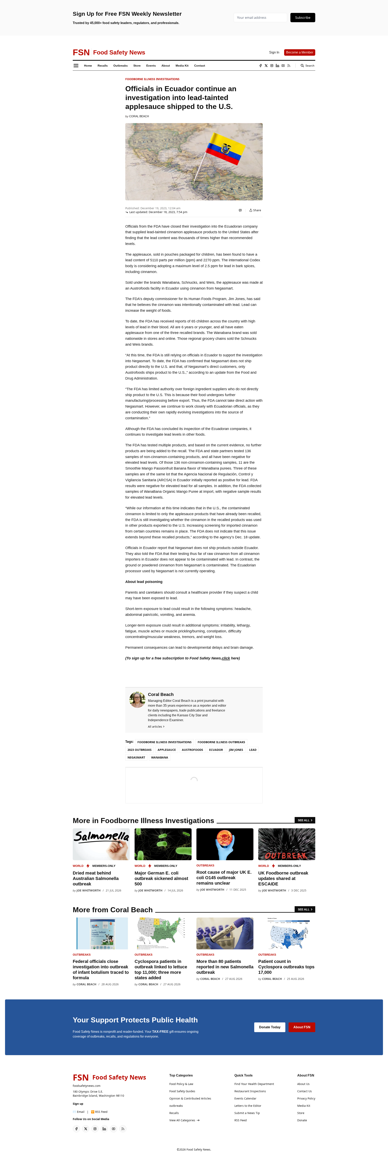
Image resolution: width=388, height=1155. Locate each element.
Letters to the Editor (247, 1106)
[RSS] (289, 65)
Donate (302, 1120)
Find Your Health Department (254, 1084)
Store (300, 1113)
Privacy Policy (306, 1098)
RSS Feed (240, 1120)
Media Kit (303, 1106)
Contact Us (304, 1091)
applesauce (167, 750)
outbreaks (205, 865)
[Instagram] (272, 65)
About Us (303, 1084)
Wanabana (159, 757)
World (78, 865)
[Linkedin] (277, 65)
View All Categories (182, 1120)
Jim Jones (236, 750)
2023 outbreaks (140, 750)
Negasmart (136, 757)
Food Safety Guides (182, 1091)
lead (252, 750)
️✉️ (78, 1112)
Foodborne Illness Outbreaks (221, 742)
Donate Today (269, 1027)
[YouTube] (283, 65)
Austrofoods (192, 750)
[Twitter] (266, 65)
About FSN (301, 1027)
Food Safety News (198, 1149)
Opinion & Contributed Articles (190, 1098)
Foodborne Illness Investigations (152, 79)
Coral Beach (139, 116)
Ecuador (216, 750)
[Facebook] (260, 65)
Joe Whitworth (89, 890)
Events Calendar (245, 1098)
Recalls (174, 1113)
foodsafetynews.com (86, 1086)
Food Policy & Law (181, 1084)
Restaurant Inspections (250, 1091)
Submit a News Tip (247, 1113)
